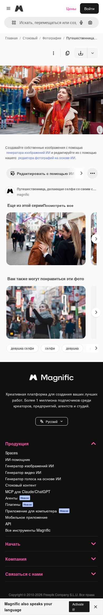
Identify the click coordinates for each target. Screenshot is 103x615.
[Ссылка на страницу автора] (10, 192)
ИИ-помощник (17, 459)
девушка (72, 348)
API (8, 523)
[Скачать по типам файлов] (92, 53)
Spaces (11, 452)
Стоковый (30, 38)
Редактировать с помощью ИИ (45, 173)
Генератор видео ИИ (23, 472)
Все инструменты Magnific (27, 530)
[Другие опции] (53, 53)
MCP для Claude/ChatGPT (27, 491)
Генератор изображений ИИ (29, 465)
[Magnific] (51, 379)
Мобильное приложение (26, 517)
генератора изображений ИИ (28, 152)
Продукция (17, 444)
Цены (71, 8)
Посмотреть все (58, 205)
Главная (11, 38)
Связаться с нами (24, 574)
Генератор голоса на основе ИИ (33, 478)
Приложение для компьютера (36, 510)
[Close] (96, 607)
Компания (15, 559)
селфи (50, 348)
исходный (35, 70)
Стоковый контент (20, 485)
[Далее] (81, 173)
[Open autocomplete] (11, 23)
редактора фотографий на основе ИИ (46, 157)
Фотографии (52, 38)
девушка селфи (22, 348)
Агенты (17, 497)
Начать (12, 544)
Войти (89, 8)
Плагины (18, 504)
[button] (51, 421)
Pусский (52, 421)
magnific (23, 194)
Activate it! (78, 606)
